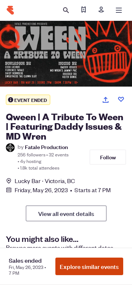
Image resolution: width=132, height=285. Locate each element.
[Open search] (66, 10)
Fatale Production (46, 146)
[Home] (10, 10)
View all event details (66, 213)
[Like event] (121, 99)
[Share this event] (105, 99)
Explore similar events (89, 266)
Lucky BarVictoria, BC (45, 181)
